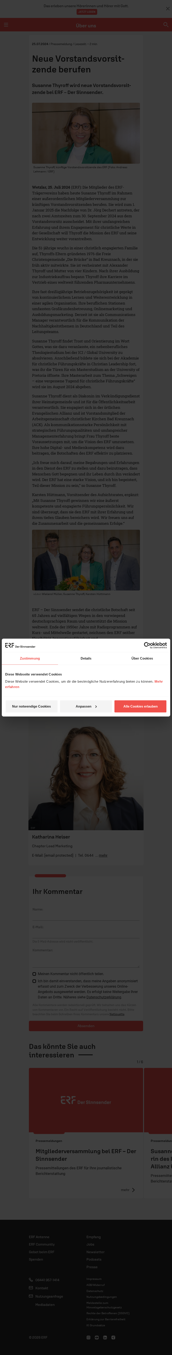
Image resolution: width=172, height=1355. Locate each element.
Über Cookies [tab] (142, 658)
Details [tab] (86, 658)
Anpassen (83, 706)
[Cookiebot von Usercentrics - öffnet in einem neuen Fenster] (147, 645)
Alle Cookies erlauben (140, 706)
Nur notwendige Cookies (31, 706)
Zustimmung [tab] (30, 658)
